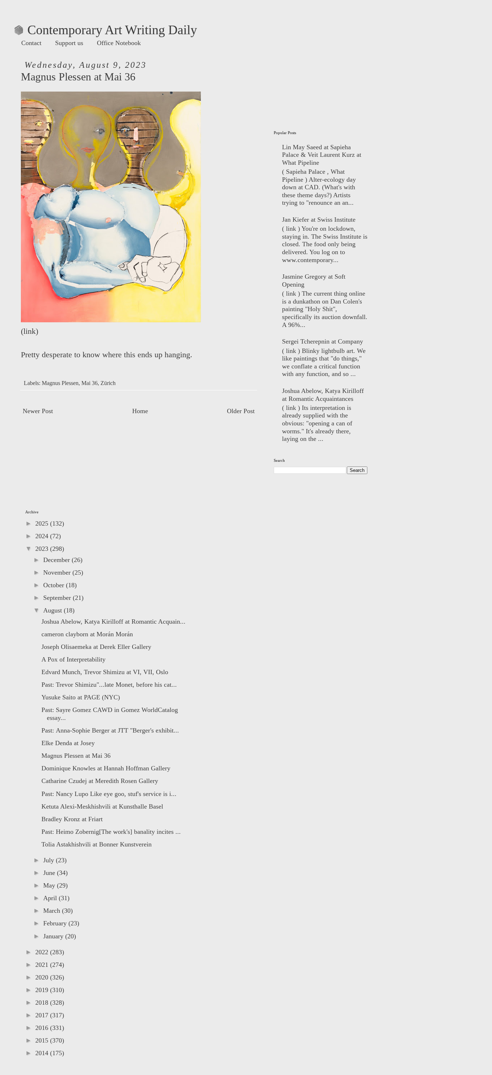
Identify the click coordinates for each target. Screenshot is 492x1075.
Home (140, 411)
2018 (42, 1002)
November (57, 572)
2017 (42, 1015)
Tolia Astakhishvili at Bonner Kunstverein (96, 844)
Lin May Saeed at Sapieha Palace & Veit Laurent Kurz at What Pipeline (321, 154)
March (52, 910)
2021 (42, 964)
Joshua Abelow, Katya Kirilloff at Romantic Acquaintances (323, 394)
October (54, 585)
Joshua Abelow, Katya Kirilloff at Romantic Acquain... (113, 621)
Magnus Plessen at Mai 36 (76, 755)
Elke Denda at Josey (68, 743)
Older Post (241, 411)
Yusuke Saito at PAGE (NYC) (80, 697)
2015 (42, 1040)
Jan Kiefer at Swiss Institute (318, 219)
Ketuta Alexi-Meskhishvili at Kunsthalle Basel (102, 806)
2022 (42, 952)
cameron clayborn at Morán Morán (87, 634)
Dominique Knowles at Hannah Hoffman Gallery (105, 768)
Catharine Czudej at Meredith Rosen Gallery (99, 780)
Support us (69, 43)
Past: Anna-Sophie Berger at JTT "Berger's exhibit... (110, 730)
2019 (42, 990)
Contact (31, 43)
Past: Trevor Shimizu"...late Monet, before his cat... (109, 684)
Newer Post (38, 411)
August (53, 610)
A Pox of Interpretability (73, 659)
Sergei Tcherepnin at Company (322, 341)
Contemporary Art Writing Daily (105, 30)
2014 (42, 1053)
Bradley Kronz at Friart (72, 819)
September (58, 597)
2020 (42, 977)
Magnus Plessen (60, 383)
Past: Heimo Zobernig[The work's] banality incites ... (111, 831)
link (29, 331)
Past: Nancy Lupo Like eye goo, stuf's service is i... (108, 793)
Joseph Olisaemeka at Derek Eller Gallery (96, 646)
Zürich (108, 383)
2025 (42, 523)
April (51, 898)
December (57, 559)
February (55, 923)
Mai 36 (89, 383)
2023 (42, 548)
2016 (42, 1027)
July (49, 860)
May (50, 885)
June (50, 872)
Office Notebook (119, 43)
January (54, 936)
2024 (42, 536)
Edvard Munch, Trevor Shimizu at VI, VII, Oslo (104, 672)
